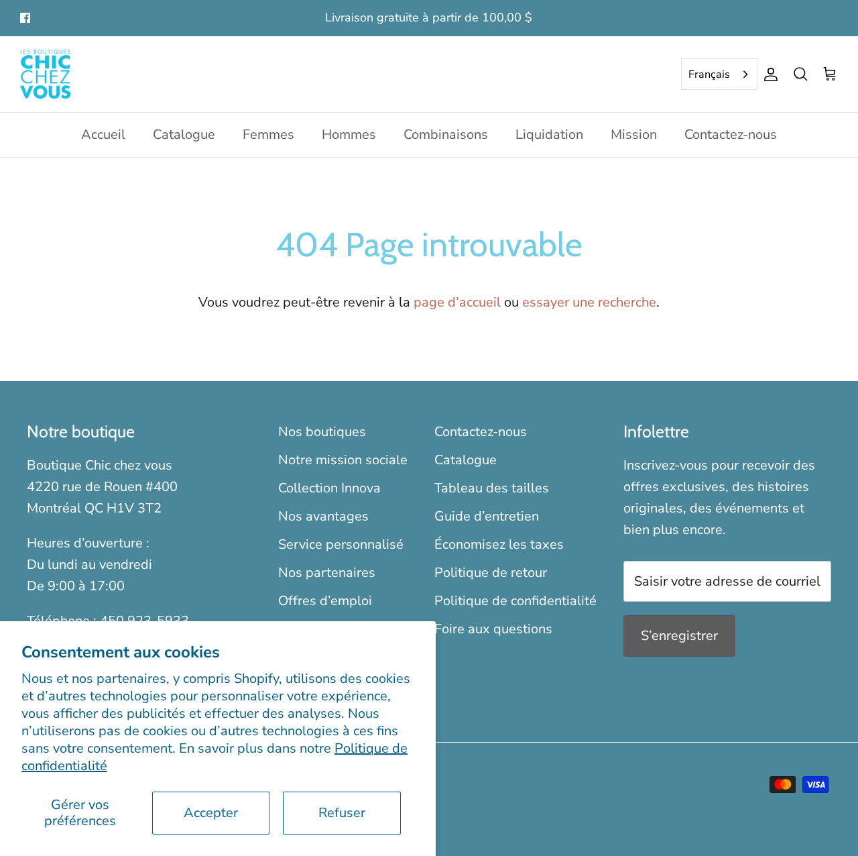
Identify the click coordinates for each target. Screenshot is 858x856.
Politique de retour (490, 573)
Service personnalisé (341, 544)
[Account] (768, 74)
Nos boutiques (322, 432)
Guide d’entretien (486, 516)
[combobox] (719, 74)
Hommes (349, 134)
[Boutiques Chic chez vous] (45, 74)
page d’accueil (457, 302)
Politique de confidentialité (515, 601)
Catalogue (184, 134)
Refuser (341, 813)
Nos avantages (323, 516)
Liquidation (549, 134)
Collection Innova (329, 488)
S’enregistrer (679, 636)
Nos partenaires (326, 573)
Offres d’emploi (325, 601)
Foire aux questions (493, 629)
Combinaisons (446, 134)
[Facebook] (25, 18)
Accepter (211, 813)
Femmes (268, 134)
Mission (634, 134)
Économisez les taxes (499, 544)
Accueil (103, 134)
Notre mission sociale (343, 460)
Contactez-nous (730, 134)
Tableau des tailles (491, 488)
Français (709, 74)
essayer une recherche (589, 302)
